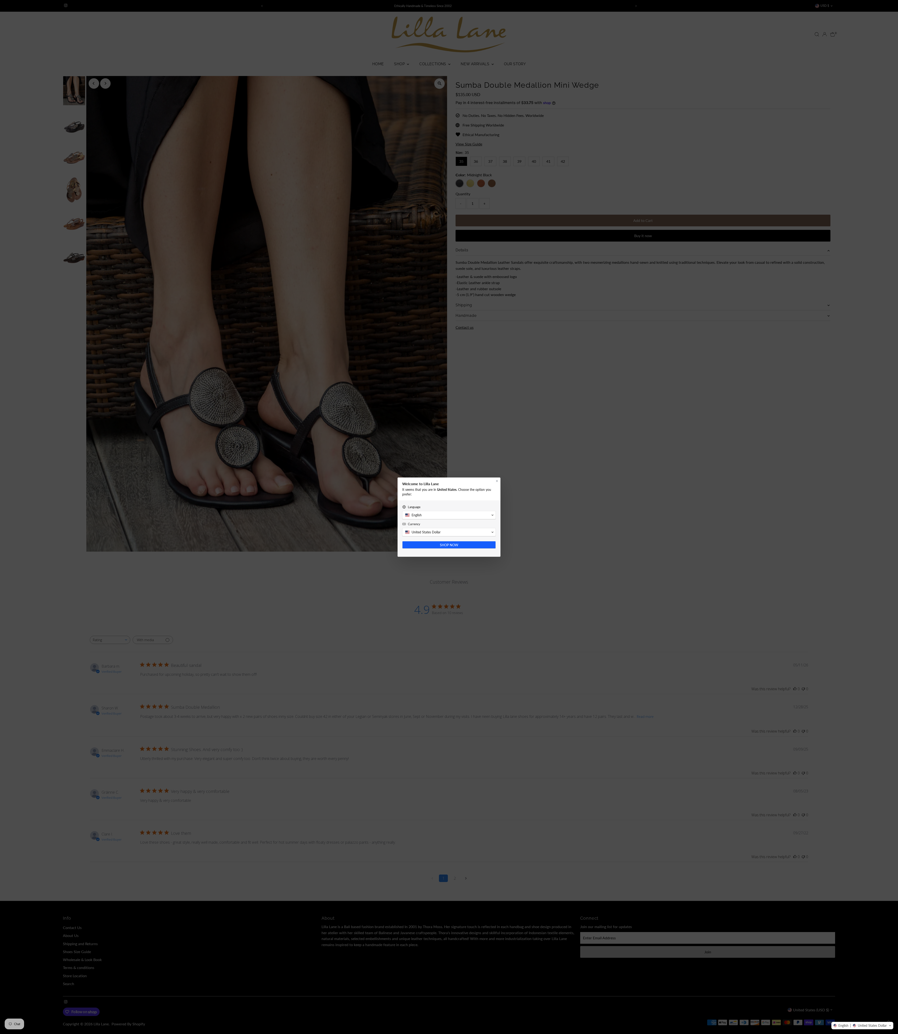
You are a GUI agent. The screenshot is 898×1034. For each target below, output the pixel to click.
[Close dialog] (497, 481)
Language (414, 507)
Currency (414, 524)
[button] (862, 1025)
